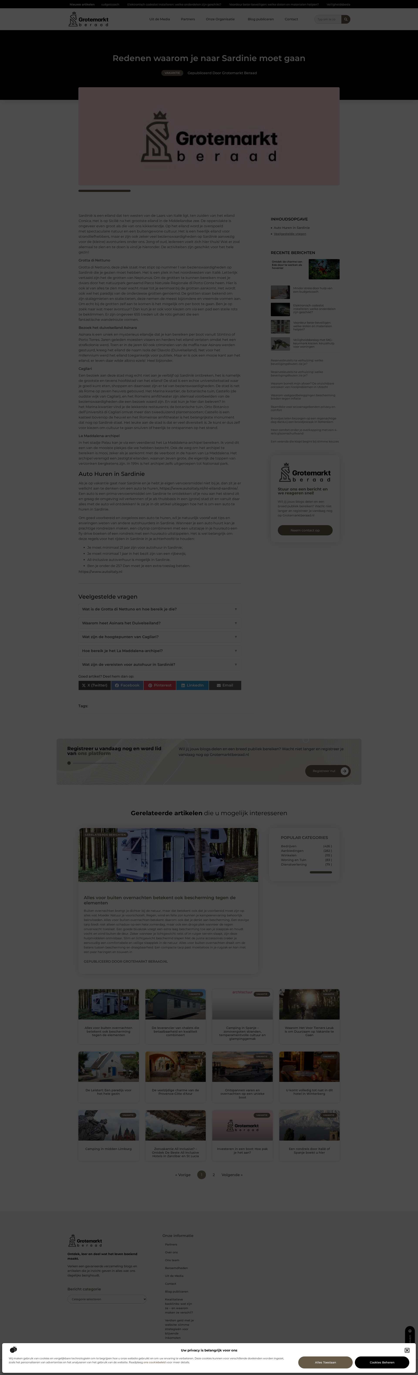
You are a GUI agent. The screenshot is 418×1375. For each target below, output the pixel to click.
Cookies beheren (382, 1362)
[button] (407, 1350)
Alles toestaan (325, 1362)
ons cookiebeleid (154, 1362)
